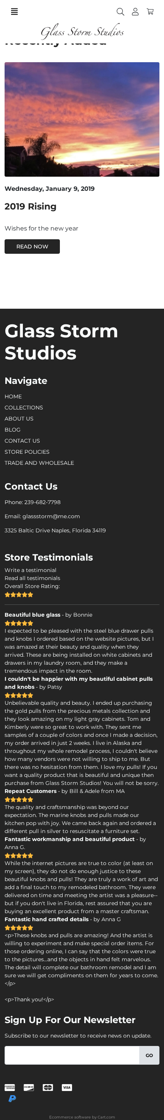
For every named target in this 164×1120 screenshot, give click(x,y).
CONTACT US (22, 440)
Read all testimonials (32, 578)
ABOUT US (19, 418)
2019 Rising (30, 206)
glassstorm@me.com (51, 516)
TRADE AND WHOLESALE (39, 462)
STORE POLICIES (27, 451)
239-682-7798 (42, 502)
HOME (13, 396)
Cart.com (106, 1117)
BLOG (13, 429)
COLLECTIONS (24, 407)
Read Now (32, 246)
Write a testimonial (30, 570)
